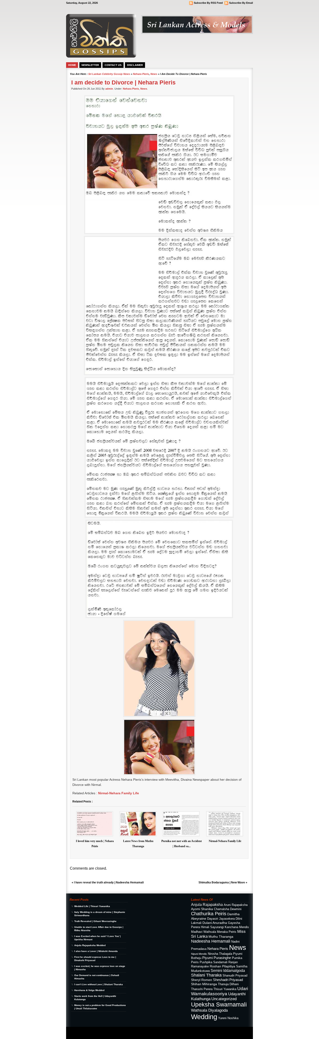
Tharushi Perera (202, 989)
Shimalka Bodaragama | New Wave (221, 882)
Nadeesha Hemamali (210, 941)
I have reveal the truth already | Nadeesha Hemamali (109, 882)
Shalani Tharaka (206, 975)
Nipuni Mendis (199, 953)
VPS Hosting (110, 1035)
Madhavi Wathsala (203, 931)
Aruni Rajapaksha (236, 905)
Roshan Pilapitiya (222, 966)
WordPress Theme (94, 1031)
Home (72, 65)
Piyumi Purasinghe (216, 958)
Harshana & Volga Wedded (89, 990)
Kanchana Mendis (237, 927)
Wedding (204, 1017)
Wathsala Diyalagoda (209, 1010)
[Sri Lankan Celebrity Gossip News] (101, 56)
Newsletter (90, 65)
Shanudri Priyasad (235, 975)
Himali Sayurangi (212, 927)
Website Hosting (122, 1035)
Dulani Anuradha (214, 923)
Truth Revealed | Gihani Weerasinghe (95, 921)
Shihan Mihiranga (204, 984)
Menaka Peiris (226, 931)
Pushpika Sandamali (213, 962)
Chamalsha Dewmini (227, 909)
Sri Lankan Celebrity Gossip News (109, 74)
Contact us (113, 65)
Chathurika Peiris (208, 913)
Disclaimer (135, 65)
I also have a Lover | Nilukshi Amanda (96, 951)
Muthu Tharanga (221, 936)
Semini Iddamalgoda (228, 970)
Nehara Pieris (141, 74)
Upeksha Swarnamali (219, 1004)
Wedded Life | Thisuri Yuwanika (92, 906)
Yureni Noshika (228, 1018)
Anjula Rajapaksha (207, 904)
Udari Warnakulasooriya (219, 991)
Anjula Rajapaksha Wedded (90, 945)
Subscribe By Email (241, 2)
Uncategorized (224, 998)
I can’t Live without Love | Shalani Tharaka (98, 984)
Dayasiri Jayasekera (221, 918)
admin (109, 88)
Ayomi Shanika (202, 909)
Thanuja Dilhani (228, 984)
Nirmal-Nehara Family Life (118, 793)
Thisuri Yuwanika (224, 989)
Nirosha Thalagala (220, 953)
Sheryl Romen (201, 980)
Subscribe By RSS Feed (208, 2)
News (153, 74)
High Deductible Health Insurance (90, 1035)
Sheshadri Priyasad (228, 980)
